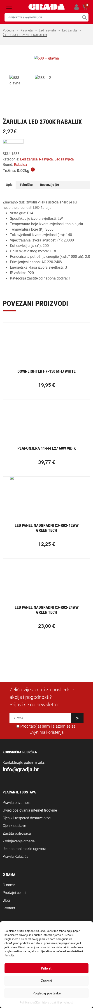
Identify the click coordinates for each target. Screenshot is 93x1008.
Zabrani (46, 981)
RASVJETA (27, 30)
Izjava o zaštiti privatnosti (57, 1002)
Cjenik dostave (14, 826)
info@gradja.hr (21, 769)
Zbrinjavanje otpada (19, 841)
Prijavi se (76, 7)
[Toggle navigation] (9, 6)
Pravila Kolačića (15, 856)
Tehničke (26, 184)
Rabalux (20, 164)
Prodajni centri (14, 893)
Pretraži (84, 17)
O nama (9, 885)
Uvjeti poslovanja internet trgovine (30, 810)
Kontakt (9, 908)
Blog (6, 900)
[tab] (9, 185)
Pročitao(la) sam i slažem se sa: (48, 729)
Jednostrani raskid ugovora (24, 849)
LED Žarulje (69, 30)
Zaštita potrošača (17, 833)
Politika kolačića (30, 1002)
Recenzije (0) (49, 184)
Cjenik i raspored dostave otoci (27, 818)
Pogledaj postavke (47, 993)
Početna (8, 30)
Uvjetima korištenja (47, 732)
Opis (9, 184)
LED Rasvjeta (47, 30)
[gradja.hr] (46, 6)
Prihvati (46, 968)
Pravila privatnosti (17, 802)
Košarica (85, 6)
